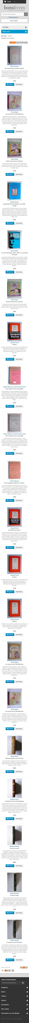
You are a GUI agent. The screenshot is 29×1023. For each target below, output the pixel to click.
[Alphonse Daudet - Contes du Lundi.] (14, 835)
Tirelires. (14, 344)
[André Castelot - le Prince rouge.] (14, 882)
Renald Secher (14, 202)
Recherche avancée (13, 17)
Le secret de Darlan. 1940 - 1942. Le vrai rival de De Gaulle (14, 253)
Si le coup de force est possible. (15, 389)
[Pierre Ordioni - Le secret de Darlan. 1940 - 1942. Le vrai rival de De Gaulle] (14, 240)
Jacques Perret (14, 342)
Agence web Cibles (17, 1018)
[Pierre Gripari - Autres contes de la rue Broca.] (14, 148)
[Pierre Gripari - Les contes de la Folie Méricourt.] (14, 101)
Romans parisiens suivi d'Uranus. (14, 758)
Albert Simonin (14, 66)
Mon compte (5, 1009)
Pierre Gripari (14, 112)
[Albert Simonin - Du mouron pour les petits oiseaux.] (14, 55)
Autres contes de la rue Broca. (14, 161)
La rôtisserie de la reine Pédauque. (14, 801)
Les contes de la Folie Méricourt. (14, 114)
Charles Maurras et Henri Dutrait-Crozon (14, 387)
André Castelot (14, 893)
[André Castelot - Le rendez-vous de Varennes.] (14, 929)
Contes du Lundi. (14, 848)
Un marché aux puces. (14, 530)
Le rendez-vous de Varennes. (14, 942)
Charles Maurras (14, 481)
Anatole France (14, 799)
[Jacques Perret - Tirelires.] (14, 331)
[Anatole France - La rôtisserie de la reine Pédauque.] (14, 788)
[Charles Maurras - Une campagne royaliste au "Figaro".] (14, 470)
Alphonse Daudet (14, 846)
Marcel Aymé (14, 756)
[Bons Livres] (14, 8)
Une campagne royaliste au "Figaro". (14, 483)
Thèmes (3, 996)
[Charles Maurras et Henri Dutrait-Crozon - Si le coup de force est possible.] (14, 376)
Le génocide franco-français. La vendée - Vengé (14, 205)
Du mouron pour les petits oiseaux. (14, 68)
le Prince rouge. (14, 895)
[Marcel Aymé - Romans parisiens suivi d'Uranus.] (14, 745)
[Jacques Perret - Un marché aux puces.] (14, 517)
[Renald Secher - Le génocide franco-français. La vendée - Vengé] (14, 191)
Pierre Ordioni (14, 251)
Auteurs (5, 27)
